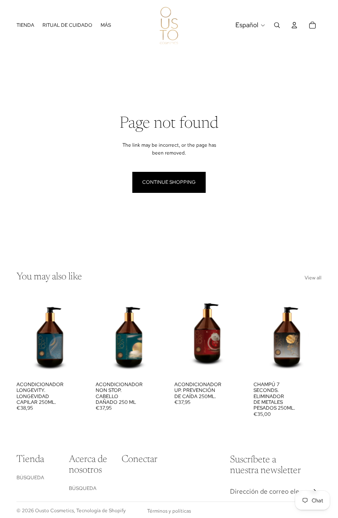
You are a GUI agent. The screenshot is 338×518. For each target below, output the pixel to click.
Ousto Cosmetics (54, 510)
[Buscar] (277, 25)
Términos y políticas (169, 511)
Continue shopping (169, 182)
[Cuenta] (294, 25)
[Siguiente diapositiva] (76, 335)
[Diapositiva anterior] (25, 335)
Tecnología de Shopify (101, 510)
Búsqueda (30, 477)
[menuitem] (105, 25)
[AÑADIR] (72, 364)
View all (313, 277)
